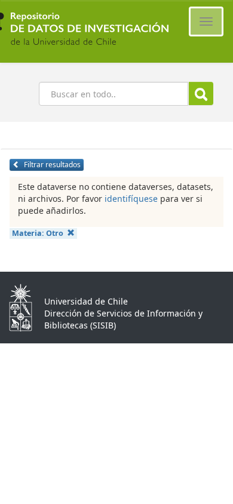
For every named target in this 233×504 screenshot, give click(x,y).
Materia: (37, 233)
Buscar (201, 93)
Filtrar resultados (51, 164)
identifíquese (131, 198)
